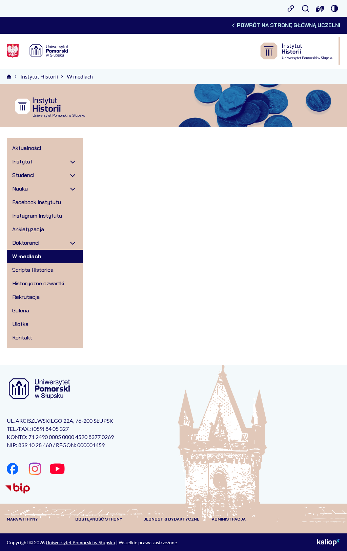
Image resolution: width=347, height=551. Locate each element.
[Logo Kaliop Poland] (328, 542)
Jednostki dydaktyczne (171, 519)
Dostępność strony (98, 519)
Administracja (229, 519)
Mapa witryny (22, 519)
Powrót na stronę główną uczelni (288, 25)
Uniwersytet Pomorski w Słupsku (80, 542)
